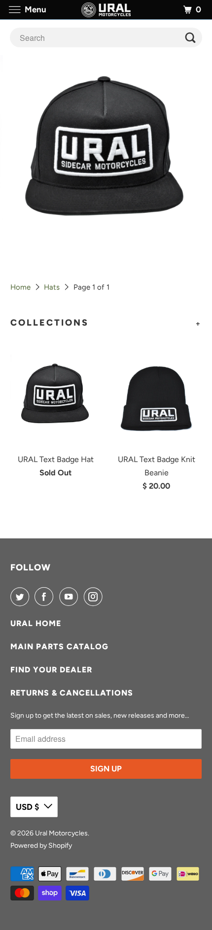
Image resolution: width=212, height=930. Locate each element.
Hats (52, 287)
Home (20, 287)
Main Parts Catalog (59, 646)
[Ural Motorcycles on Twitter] (21, 596)
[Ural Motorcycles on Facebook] (46, 596)
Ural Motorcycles (61, 833)
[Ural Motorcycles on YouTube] (70, 596)
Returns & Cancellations (71, 693)
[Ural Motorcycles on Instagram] (95, 596)
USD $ (27, 807)
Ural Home (35, 623)
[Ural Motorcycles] (106, 9)
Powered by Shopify (41, 845)
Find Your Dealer (51, 669)
